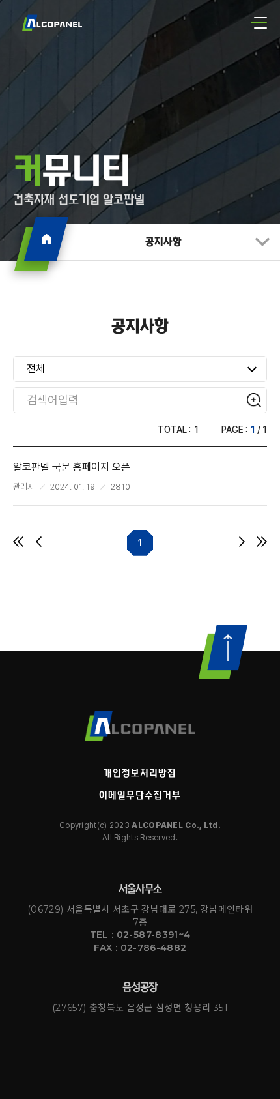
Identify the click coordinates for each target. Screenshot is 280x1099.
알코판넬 (140, 726)
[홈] (46, 239)
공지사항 (163, 241)
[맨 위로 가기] (223, 652)
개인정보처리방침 (140, 772)
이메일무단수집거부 (140, 794)
